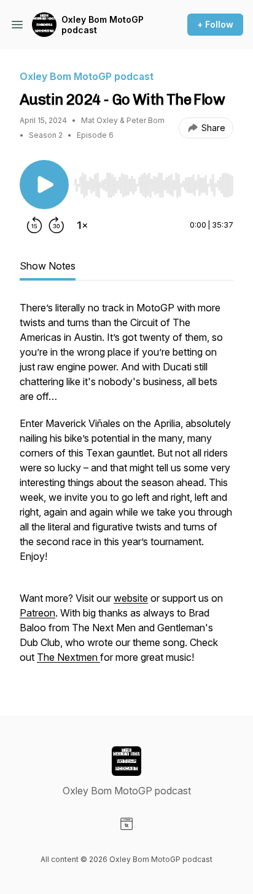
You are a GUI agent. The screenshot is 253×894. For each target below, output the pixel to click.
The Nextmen (68, 657)
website (131, 598)
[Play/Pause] (44, 184)
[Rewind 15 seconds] (34, 225)
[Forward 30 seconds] (56, 225)
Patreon (37, 613)
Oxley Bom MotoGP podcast (102, 25)
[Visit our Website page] (126, 824)
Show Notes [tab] (48, 266)
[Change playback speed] (82, 225)
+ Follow (215, 24)
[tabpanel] (126, 488)
